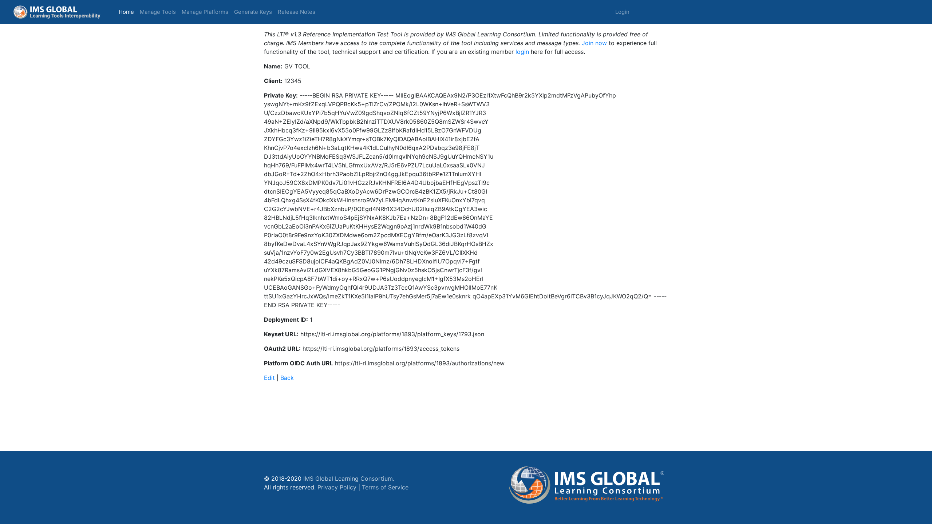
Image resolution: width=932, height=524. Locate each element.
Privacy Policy (336, 487)
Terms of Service (385, 487)
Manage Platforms (205, 11)
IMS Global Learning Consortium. (348, 478)
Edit (269, 377)
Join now (594, 43)
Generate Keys (253, 11)
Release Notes (296, 11)
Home (128, 11)
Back (287, 377)
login (522, 51)
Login (622, 11)
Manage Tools (158, 11)
